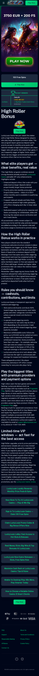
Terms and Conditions (27, 634)
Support (4, 634)
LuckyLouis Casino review (25, 482)
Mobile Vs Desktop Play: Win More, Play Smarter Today (19, 581)
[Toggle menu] (4, 3)
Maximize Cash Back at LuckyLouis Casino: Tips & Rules (19, 569)
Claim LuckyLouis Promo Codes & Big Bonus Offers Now (19, 524)
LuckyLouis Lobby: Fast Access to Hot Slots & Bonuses (19, 535)
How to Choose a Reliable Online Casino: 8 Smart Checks (19, 592)
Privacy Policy (24, 639)
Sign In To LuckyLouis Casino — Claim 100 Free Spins (19, 512)
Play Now (31, 3)
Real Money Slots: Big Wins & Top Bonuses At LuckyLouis (19, 547)
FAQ (3, 630)
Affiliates (5, 643)
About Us (23, 630)
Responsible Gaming (8, 639)
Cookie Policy (24, 643)
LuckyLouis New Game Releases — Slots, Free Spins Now (19, 558)
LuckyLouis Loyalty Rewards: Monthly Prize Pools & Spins (19, 490)
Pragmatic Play (7, 405)
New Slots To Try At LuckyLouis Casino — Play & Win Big (20, 501)
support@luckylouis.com (27, 422)
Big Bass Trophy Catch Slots (22, 102)
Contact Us (5, 648)
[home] (15, 4)
